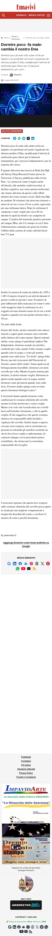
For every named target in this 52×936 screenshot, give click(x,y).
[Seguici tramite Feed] (34, 569)
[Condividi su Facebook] (15, 138)
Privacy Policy (26, 773)
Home (6, 38)
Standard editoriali (26, 769)
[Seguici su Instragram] (31, 564)
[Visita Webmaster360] (26, 905)
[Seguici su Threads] (37, 564)
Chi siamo (26, 765)
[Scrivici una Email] (29, 569)
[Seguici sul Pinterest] (48, 564)
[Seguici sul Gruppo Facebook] (26, 564)
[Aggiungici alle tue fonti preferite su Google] (9, 564)
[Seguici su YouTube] (23, 569)
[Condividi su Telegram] (24, 138)
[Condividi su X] (28, 138)
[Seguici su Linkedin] (15, 564)
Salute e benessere (16, 37)
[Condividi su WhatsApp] (19, 138)
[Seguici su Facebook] (20, 564)
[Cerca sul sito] (4, 15)
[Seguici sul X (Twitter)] (42, 564)
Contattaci (26, 761)
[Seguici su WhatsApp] (18, 569)
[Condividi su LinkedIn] (33, 138)
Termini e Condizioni (26, 777)
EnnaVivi (17, 74)
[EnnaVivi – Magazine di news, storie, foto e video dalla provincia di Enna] (26, 6)
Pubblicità (26, 757)
